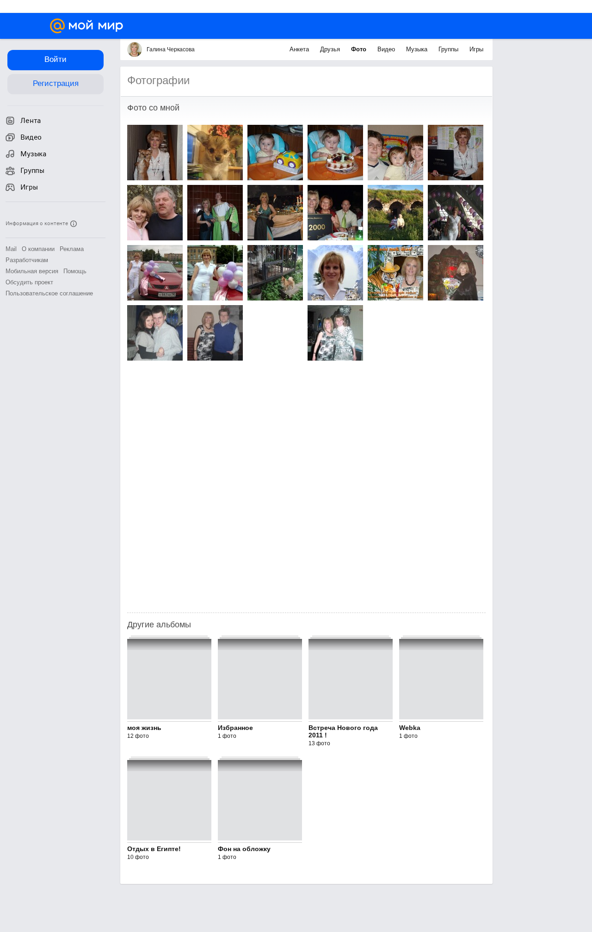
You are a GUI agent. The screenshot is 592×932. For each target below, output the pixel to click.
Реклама (72, 248)
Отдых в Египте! (154, 848)
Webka (409, 727)
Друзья (331, 49)
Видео (387, 49)
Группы (449, 49)
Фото (359, 49)
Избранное (235, 727)
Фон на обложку (244, 848)
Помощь (74, 271)
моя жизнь (144, 727)
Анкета (300, 49)
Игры (476, 49)
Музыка (417, 49)
